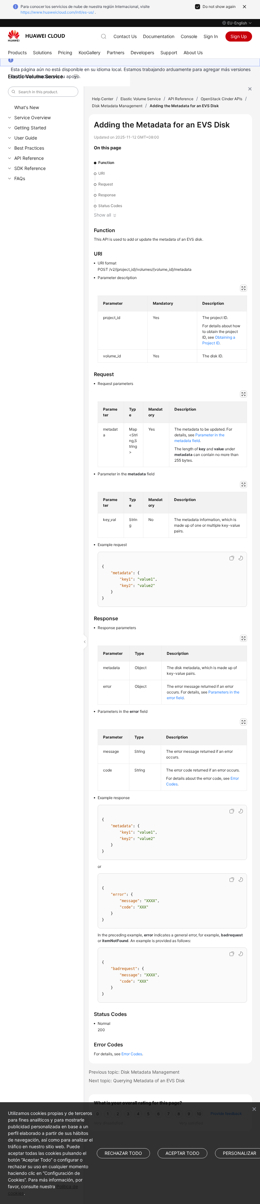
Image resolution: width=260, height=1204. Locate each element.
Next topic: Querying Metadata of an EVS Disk (137, 1080)
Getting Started (30, 127)
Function (106, 162)
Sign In (211, 36)
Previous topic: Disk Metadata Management (134, 1072)
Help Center (102, 98)
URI (101, 173)
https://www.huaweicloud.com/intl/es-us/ (57, 12)
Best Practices (29, 148)
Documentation (158, 36)
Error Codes (131, 1053)
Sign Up (239, 36)
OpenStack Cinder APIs (221, 98)
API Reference (29, 158)
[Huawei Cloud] (36, 36)
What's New (26, 107)
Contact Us (125, 36)
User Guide (25, 137)
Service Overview (32, 117)
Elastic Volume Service (140, 98)
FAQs (19, 178)
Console (189, 36)
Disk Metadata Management (117, 105)
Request (105, 184)
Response (107, 194)
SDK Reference (30, 168)
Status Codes (110, 205)
